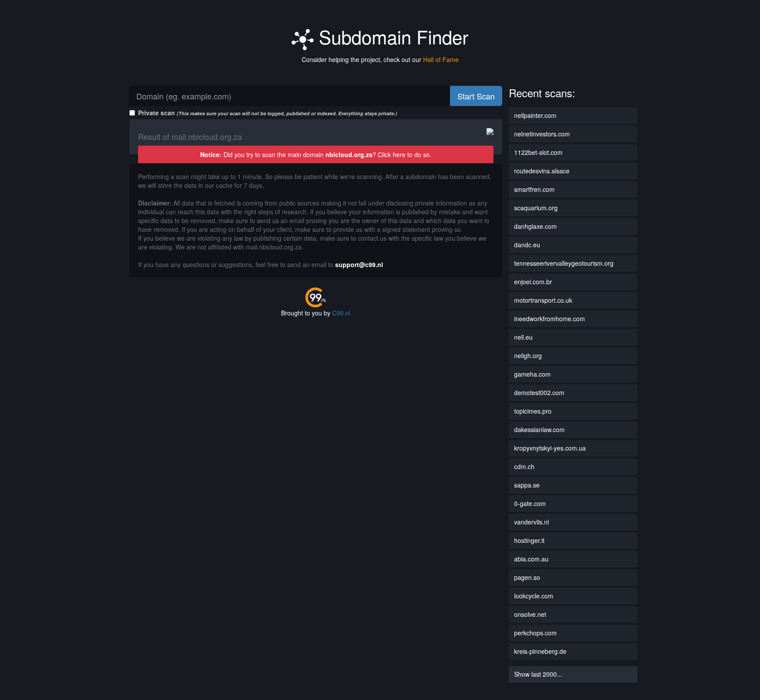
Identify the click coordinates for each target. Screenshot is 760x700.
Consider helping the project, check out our (380, 59)
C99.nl (341, 312)
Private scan (267, 112)
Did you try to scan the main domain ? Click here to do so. (315, 154)
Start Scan (476, 96)
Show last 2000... (538, 674)
